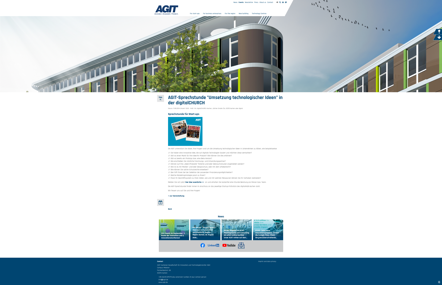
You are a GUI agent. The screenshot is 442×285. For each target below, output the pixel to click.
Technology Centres (259, 13)
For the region (230, 13)
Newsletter (249, 2)
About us (262, 2)
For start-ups (195, 13)
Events (241, 2)
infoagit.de (162, 279)
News (235, 2)
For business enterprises (212, 13)
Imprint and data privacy (267, 261)
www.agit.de (162, 282)
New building (243, 13)
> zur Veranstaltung (176, 196)
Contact (270, 2)
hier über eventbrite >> (195, 182)
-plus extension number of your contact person (189, 277)
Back (170, 209)
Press (256, 2)
